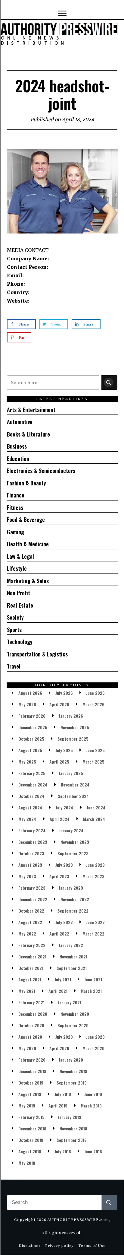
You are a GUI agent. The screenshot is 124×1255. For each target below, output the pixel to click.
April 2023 (59, 876)
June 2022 (95, 922)
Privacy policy (59, 1245)
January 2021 (69, 1002)
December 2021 (32, 956)
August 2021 (29, 979)
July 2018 (62, 1151)
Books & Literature (28, 434)
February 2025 (31, 773)
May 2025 (27, 761)
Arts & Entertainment (31, 410)
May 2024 (27, 819)
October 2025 (31, 739)
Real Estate (20, 605)
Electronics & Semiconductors (41, 471)
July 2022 (64, 922)
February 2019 (31, 1117)
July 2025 (64, 750)
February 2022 (31, 945)
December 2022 (32, 899)
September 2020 (72, 1025)
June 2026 (95, 693)
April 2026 (59, 704)
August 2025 (30, 750)
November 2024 (75, 784)
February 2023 (31, 888)
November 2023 (74, 842)
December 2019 (32, 1071)
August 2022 (30, 922)
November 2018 (73, 1128)
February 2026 (31, 716)
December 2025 (32, 727)
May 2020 (27, 1048)
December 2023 (32, 842)
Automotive (20, 422)
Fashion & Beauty (26, 483)
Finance (15, 495)
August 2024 (30, 807)
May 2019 (26, 1105)
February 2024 (32, 830)
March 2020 (93, 1048)
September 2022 (72, 910)
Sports (14, 630)
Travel (13, 666)
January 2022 (71, 945)
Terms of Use (92, 1245)
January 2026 (71, 716)
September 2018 (72, 1140)
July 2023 (64, 865)
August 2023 (30, 865)
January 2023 (71, 888)
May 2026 (27, 704)
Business (17, 446)
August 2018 (29, 1151)
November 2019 (73, 1071)
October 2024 (31, 796)
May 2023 (27, 876)
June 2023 (95, 865)
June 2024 (96, 807)
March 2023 (93, 876)
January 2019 (69, 1117)
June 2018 (93, 1151)
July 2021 (62, 979)
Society (15, 617)
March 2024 (94, 819)
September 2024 (73, 796)
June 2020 (95, 1037)
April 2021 (57, 991)
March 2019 (91, 1105)
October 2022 (31, 910)
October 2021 (30, 968)
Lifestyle (17, 568)
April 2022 (59, 933)
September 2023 (72, 853)
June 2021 (93, 979)
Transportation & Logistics (37, 654)
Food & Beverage (26, 519)
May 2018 (26, 1163)
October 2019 (30, 1082)
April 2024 (60, 819)
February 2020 (31, 1059)
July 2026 (64, 693)
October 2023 (31, 853)
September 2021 (72, 968)
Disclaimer (30, 1245)
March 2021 (91, 991)
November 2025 (74, 727)
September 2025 (72, 739)
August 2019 (29, 1094)
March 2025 (93, 761)
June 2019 (93, 1094)
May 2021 (26, 991)
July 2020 (64, 1037)
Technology (20, 642)
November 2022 (74, 899)
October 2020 (31, 1025)
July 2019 (62, 1094)
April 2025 (59, 761)
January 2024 (71, 830)
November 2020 (74, 1014)
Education (18, 458)
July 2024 (64, 807)
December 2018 (32, 1128)
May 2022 (27, 933)
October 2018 (30, 1140)
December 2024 (33, 784)
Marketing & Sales (28, 581)
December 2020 (32, 1014)
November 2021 (73, 956)
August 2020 (30, 1037)
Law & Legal (20, 556)
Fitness (15, 507)
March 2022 (93, 933)
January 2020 (71, 1059)
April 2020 (59, 1048)
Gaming (15, 532)
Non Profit (18, 593)
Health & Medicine (28, 544)
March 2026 (93, 704)
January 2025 (71, 773)
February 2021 (31, 1002)
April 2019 (57, 1105)
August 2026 (30, 693)
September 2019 (72, 1082)
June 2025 (95, 750)
